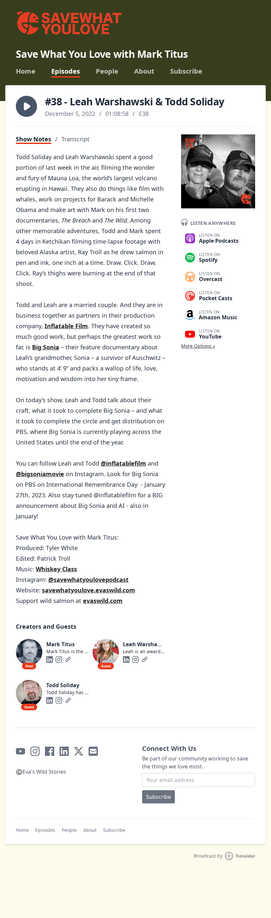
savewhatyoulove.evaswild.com (88, 590)
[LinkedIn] (49, 659)
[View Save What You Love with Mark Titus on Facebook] (49, 751)
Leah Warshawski (146, 644)
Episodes (65, 71)
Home (25, 71)
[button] (26, 106)
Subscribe (186, 71)
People (107, 71)
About (144, 71)
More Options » (198, 346)
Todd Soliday (62, 685)
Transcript (75, 139)
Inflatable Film (66, 326)
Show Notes (33, 139)
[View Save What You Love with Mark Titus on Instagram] (35, 751)
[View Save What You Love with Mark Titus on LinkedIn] (64, 751)
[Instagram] (59, 659)
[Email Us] (93, 751)
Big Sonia (45, 347)
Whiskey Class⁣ (56, 569)
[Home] (69, 25)
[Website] (68, 659)
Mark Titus (60, 644)
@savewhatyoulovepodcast (88, 579)
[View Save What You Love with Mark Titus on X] (78, 751)
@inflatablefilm (123, 463)
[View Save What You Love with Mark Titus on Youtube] (20, 751)
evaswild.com (103, 601)
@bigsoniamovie (40, 474)
